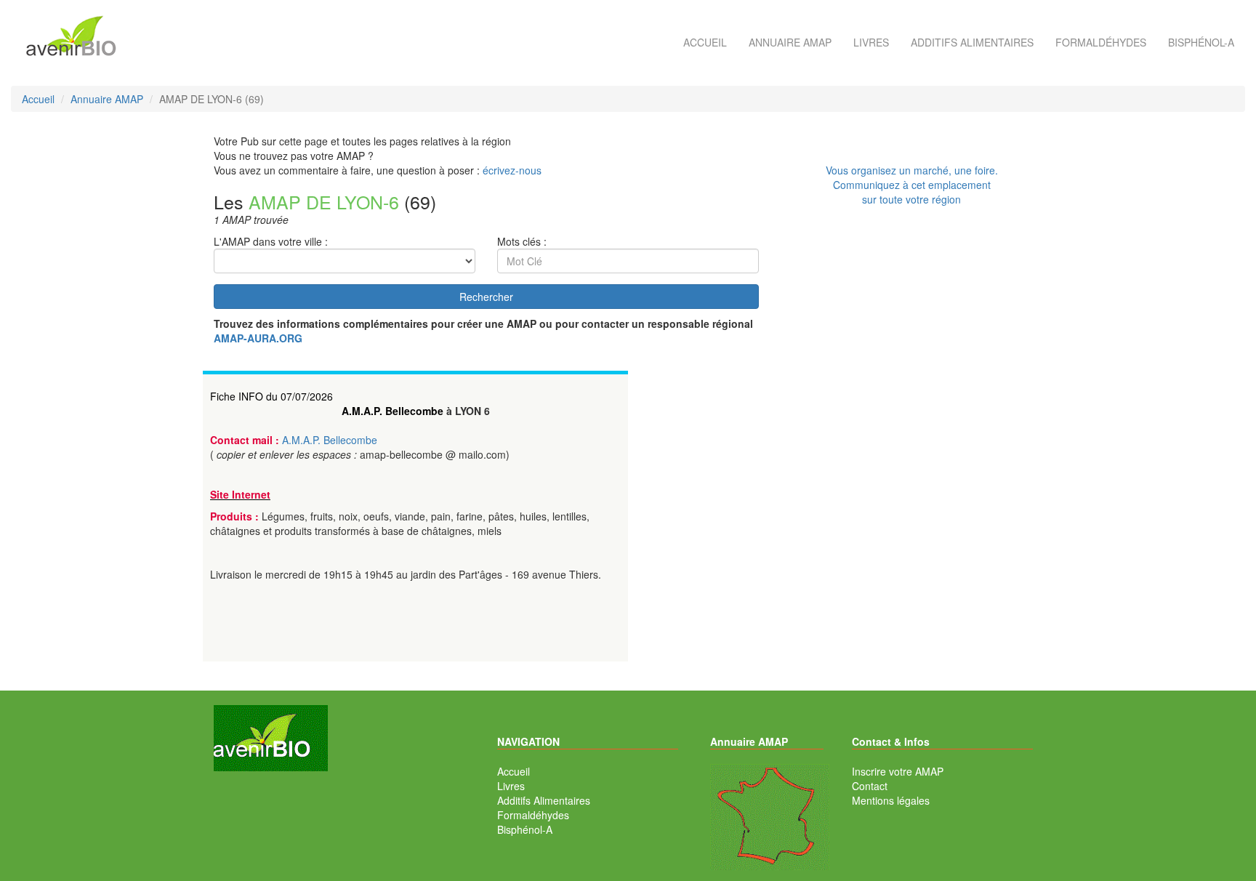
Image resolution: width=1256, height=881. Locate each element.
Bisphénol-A (1201, 42)
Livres (871, 42)
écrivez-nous (512, 170)
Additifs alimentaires (972, 42)
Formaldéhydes (1100, 42)
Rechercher (486, 296)
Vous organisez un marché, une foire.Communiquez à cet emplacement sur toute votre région (912, 184)
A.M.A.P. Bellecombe (392, 410)
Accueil (705, 42)
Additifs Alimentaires (543, 800)
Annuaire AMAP (790, 42)
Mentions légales (891, 800)
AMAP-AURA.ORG (258, 338)
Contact (869, 786)
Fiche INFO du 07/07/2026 (271, 396)
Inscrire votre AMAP (897, 771)
